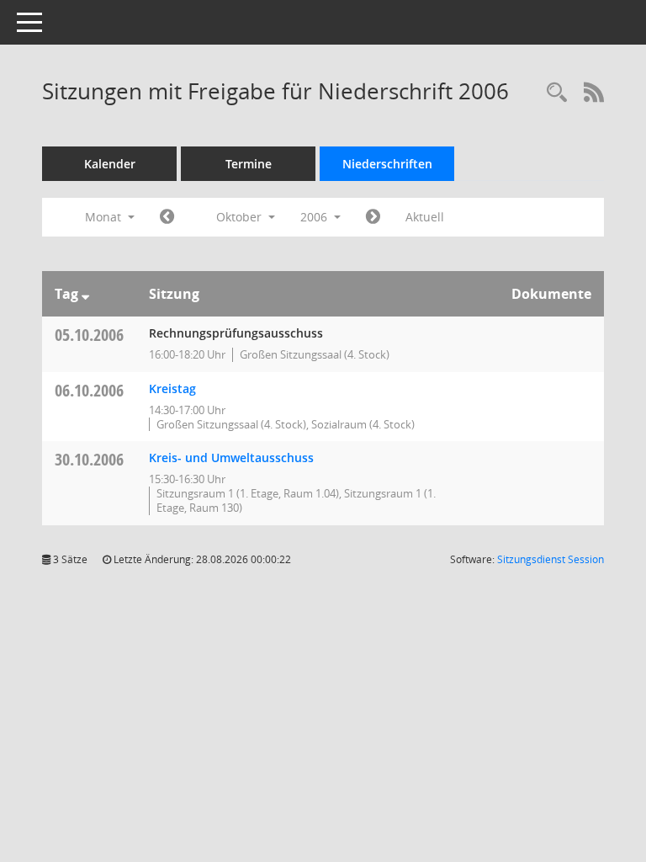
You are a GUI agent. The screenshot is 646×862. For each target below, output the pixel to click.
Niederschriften (387, 164)
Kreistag (172, 388)
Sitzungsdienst (550, 559)
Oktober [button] (240, 217)
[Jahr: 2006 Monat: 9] (167, 217)
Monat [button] (104, 217)
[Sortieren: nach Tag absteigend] (85, 294)
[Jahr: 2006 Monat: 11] (373, 217)
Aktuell (424, 217)
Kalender (109, 164)
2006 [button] (315, 217)
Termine (248, 164)
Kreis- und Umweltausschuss (231, 458)
